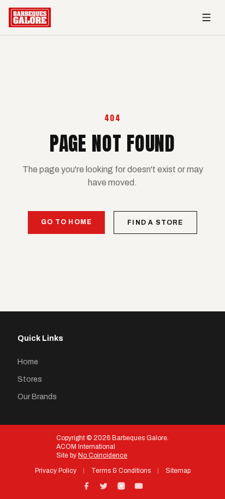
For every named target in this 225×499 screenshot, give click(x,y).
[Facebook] (86, 486)
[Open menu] (206, 17)
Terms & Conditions (121, 470)
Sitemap (178, 470)
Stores (29, 379)
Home (27, 362)
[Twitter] (103, 486)
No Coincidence (102, 455)
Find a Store (155, 222)
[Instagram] (121, 486)
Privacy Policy (55, 470)
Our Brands (37, 397)
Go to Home (66, 222)
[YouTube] (138, 486)
